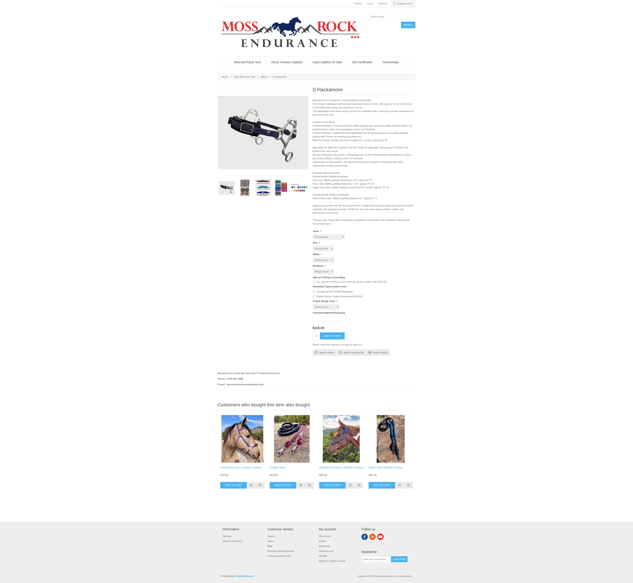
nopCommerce (245, 576)
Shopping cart (326, 551)
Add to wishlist (326, 352)
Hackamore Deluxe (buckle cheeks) (341, 467)
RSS (372, 537)
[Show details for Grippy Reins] (292, 439)
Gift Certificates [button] (362, 62)
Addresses (324, 546)
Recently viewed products (281, 551)
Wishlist (323, 556)
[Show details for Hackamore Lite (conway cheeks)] (242, 439)
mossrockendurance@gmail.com (245, 384)
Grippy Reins (278, 467)
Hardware (318, 266)
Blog (270, 546)
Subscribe (399, 559)
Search (408, 25)
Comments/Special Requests (329, 313)
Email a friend (380, 352)
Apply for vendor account (332, 561)
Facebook (365, 537)
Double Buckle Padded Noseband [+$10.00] (339, 296)
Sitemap (227, 536)
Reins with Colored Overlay (385, 467)
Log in (370, 3)
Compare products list (279, 556)
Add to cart (332, 336)
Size (315, 242)
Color (316, 231)
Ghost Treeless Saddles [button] (286, 62)
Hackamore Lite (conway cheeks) (241, 467)
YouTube (380, 537)
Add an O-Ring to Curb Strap (329, 277)
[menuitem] (247, 62)
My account (325, 536)
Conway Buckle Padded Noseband (334, 291)
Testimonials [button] (390, 62)
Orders (322, 541)
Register (358, 3)
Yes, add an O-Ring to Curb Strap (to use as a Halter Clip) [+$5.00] (351, 281)
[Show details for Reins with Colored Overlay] (390, 439)
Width (316, 254)
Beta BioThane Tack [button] (247, 62)
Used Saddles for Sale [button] (327, 62)
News (270, 541)
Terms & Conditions (233, 541)
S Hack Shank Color (324, 301)
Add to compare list (354, 352)
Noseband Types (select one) (330, 286)
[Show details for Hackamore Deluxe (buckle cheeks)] (341, 439)
